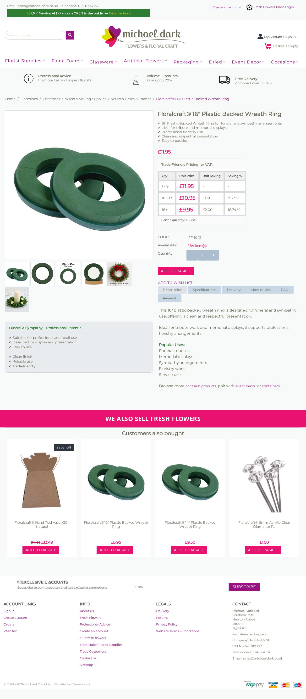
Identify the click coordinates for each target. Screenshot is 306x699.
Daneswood (80, 684)
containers (271, 386)
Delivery (162, 611)
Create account (15, 617)
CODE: (163, 237)
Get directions (120, 13)
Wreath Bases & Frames (131, 99)
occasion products (201, 386)
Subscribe (244, 587)
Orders (9, 624)
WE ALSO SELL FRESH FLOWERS (153, 419)
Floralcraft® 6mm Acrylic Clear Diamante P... (264, 525)
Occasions (29, 99)
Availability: (167, 245)
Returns (162, 617)
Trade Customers (93, 651)
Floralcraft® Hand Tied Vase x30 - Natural (42, 525)
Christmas (51, 99)
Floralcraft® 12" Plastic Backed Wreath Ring (116, 525)
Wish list (10, 631)
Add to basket (176, 271)
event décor (246, 386)
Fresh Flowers (90, 617)
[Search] (70, 35)
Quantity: (165, 253)
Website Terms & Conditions (177, 631)
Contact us (88, 658)
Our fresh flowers (93, 638)
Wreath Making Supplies (85, 99)
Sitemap (86, 665)
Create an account (227, 7)
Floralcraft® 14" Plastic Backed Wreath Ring (190, 525)
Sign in (9, 611)
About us (87, 611)
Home (10, 99)
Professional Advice (95, 624)
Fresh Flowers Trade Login (273, 7)
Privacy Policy (166, 624)
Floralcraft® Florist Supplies (101, 645)
